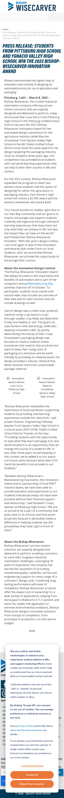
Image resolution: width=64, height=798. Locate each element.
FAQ (5, 725)
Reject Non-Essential (32, 783)
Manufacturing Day (40, 283)
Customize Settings (32, 765)
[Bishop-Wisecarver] (32, 6)
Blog (5, 721)
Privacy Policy (26, 725)
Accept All (32, 774)
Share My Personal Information (26, 730)
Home (6, 29)
